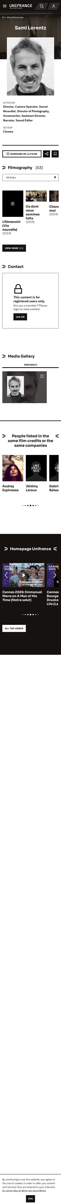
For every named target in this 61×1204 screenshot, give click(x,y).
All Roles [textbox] (11, 177)
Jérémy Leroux (32, 488)
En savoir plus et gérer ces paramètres (24, 1190)
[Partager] (46, 153)
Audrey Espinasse (10, 488)
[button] (42, 376)
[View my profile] (53, 6)
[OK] (30, 1198)
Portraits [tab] (30, 364)
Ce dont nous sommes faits (33, 212)
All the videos (14, 628)
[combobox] (30, 177)
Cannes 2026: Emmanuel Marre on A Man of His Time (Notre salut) (22, 596)
